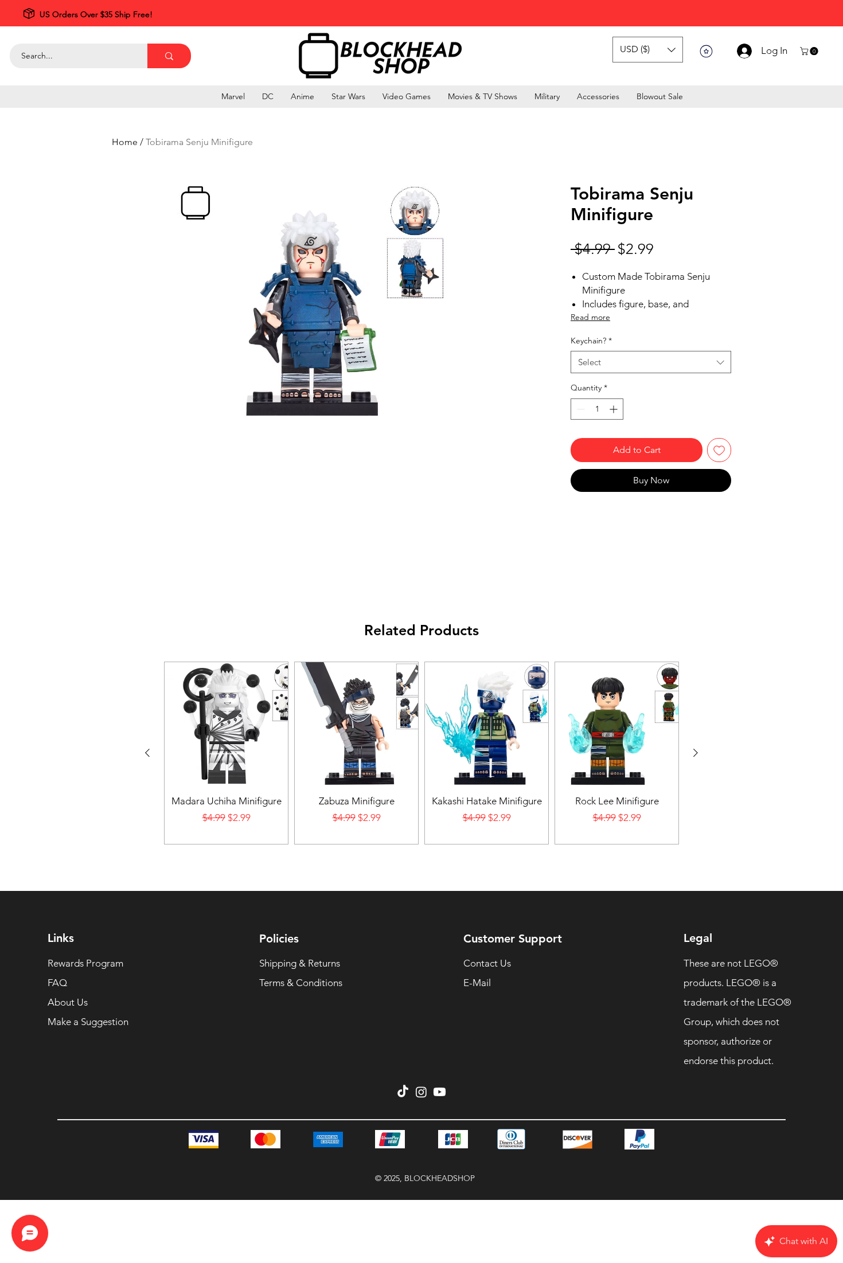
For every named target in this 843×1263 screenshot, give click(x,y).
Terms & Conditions (300, 982)
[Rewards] (706, 51)
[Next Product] (695, 753)
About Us (68, 1002)
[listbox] (647, 49)
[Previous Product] (147, 753)
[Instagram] (421, 1092)
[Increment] (614, 409)
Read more (590, 317)
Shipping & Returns (299, 963)
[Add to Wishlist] (719, 450)
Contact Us (487, 963)
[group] (421, 753)
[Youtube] (439, 1092)
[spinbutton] (597, 409)
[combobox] (651, 362)
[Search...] (169, 56)
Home (125, 141)
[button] (647, 49)
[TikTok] (403, 1092)
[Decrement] (579, 409)
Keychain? (591, 340)
